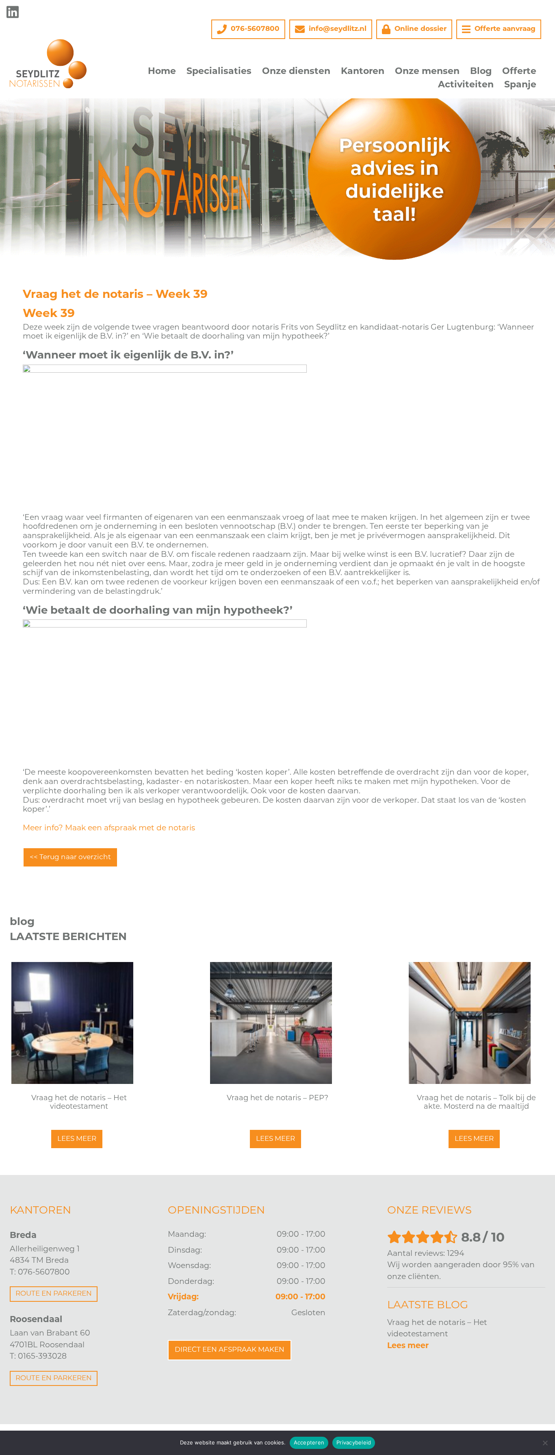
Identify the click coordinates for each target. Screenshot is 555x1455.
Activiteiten (466, 85)
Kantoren (362, 71)
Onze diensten (296, 71)
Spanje (520, 85)
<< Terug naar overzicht (70, 857)
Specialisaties (218, 71)
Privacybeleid (353, 1442)
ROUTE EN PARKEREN (53, 1293)
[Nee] (545, 1443)
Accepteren (309, 1442)
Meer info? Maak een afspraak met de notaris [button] (109, 828)
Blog (481, 71)
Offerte (519, 71)
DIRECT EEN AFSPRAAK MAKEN (229, 1349)
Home (162, 71)
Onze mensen (427, 71)
